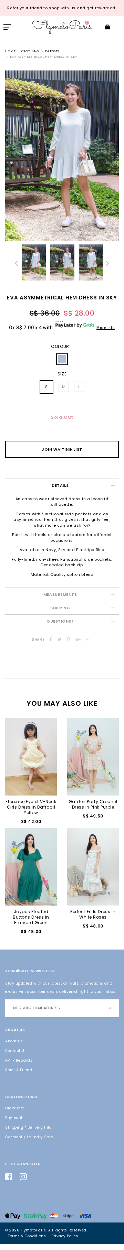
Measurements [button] (60, 594)
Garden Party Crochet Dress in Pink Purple (93, 804)
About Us (14, 1041)
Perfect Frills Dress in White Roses (93, 914)
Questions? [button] (60, 621)
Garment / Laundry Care (29, 1137)
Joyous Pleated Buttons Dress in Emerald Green (31, 917)
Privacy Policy (64, 1236)
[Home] (62, 26)
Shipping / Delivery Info (28, 1127)
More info (105, 328)
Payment (14, 1117)
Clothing (30, 51)
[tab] (62, 485)
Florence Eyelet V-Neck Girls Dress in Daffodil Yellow (31, 807)
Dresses (52, 51)
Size (62, 374)
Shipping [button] (60, 608)
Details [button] (60, 485)
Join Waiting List (62, 449)
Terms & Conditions (27, 1236)
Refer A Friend (18, 1070)
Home (10, 51)
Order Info (14, 1108)
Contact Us (16, 1050)
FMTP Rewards (18, 1060)
